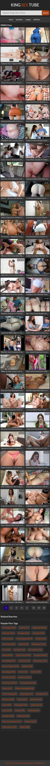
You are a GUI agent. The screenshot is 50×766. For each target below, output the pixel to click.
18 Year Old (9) (8, 677)
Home (11, 19)
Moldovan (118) (38, 644)
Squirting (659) (26, 694)
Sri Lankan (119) (35, 649)
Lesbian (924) (8, 716)
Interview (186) (8, 644)
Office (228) (7, 638)
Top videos (19, 19)
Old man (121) (8, 633)
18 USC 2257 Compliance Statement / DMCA (21, 763)
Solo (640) (6, 705)
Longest (28, 19)
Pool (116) (23, 672)
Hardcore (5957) (9, 683)
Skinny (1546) (8, 699)
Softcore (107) (25, 677)
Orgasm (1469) (40, 655)
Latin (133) (6, 710)
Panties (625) (30, 721)
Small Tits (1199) (23, 655)
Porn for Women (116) (11, 721)
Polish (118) (41, 638)
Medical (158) (23, 716)
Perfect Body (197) (10, 666)
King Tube (25, 4)
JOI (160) (6, 649)
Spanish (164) (36, 699)
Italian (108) (27, 666)
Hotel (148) (36, 672)
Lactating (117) (8, 660)
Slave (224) (22, 699)
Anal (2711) (24, 627)
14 (44, 608)
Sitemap (42, 763)
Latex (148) (24, 727)
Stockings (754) (9, 627)
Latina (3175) (36, 705)
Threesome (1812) (28, 683)
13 (39, 608)
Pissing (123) (41, 694)
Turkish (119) (24, 660)
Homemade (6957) (24, 638)
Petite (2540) (33, 710)
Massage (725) (21, 705)
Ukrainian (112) (40, 660)
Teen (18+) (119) (9, 727)
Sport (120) (23, 644)
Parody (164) (19, 649)
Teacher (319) (38, 633)
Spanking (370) (8, 672)
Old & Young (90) (9, 694)
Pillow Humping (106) (24, 688)
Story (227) (7, 688)
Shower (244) (23, 633)
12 (34, 608)
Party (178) (20, 710)
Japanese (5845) (39, 627)
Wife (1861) (7, 655)
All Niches (36, 19)
